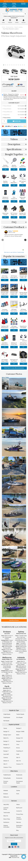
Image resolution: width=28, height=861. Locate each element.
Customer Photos (6, 808)
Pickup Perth (6, 114)
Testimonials (7, 812)
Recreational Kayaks (19, 782)
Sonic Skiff (6, 754)
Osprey (5, 728)
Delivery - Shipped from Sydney (11, 95)
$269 (14, 330)
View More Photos (14, 620)
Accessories (9, 27)
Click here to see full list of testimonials (14, 252)
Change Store (14, 17)
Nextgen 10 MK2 (20, 731)
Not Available (21, 105)
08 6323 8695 (9, 698)
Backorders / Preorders (19, 826)
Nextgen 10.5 (19, 738)
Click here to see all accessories (14, 368)
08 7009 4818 (23, 669)
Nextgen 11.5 (19, 741)
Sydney (21, 632)
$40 (14, 169)
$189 (5, 280)
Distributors (6, 822)
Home (3, 27)
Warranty (18, 822)
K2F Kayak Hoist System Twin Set (14, 311)
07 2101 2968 (9, 649)
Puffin (17, 754)
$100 (23, 201)
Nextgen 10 (6, 731)
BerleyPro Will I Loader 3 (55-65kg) (14, 294)
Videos (18, 804)
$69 (23, 313)
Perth (7, 686)
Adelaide (21, 657)
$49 (14, 313)
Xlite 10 (18, 757)
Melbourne (7, 657)
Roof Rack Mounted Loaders (11, 29)
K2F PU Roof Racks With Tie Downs (14, 277)
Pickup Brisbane (7, 108)
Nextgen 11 (6, 741)
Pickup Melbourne (7, 111)
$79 (5, 217)
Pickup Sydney (6, 117)
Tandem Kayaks (20, 714)
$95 (4, 330)
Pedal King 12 (7, 747)
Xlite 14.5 (18, 760)
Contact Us (19, 811)
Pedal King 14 (19, 751)
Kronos (18, 747)
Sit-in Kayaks (19, 717)
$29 (22, 169)
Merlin (17, 734)
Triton (17, 744)
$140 (5, 313)
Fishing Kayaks (7, 778)
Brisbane (7, 632)
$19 (5, 201)
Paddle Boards (7, 774)
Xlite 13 (5, 764)
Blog (17, 830)
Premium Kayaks (6, 782)
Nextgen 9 (18, 728)
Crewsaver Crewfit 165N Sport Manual (4, 311)
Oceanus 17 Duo (8, 767)
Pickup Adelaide (7, 105)
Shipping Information (6, 826)
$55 (5, 169)
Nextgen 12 (6, 744)
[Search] (25, 13)
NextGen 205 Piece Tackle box (22, 215)
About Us (6, 815)
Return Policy (7, 819)
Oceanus (6, 757)
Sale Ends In (14, 1)
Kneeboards (19, 774)
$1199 (23, 280)
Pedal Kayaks (7, 717)
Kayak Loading (18, 27)
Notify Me (17, 121)
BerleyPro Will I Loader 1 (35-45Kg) (23, 277)
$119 (5, 363)
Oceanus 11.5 (19, 764)
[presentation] (2, 240)
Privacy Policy (19, 814)
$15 (14, 201)
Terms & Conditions (19, 818)
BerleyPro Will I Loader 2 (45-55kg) (4, 294)
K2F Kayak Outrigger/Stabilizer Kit (15, 328)
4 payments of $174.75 (8, 86)
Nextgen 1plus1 (7, 734)
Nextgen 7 (6, 751)
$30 (5, 185)
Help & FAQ (6, 804)
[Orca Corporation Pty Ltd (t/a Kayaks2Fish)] (14, 10)
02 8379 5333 (23, 646)
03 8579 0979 (9, 678)
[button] (4, 65)
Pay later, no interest (20, 86)
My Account (19, 807)
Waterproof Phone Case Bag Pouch (5, 199)
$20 (22, 217)
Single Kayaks (7, 714)
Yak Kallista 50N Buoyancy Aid (4, 344)
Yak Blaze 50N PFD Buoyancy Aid (4, 328)
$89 (14, 185)
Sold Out (22, 95)
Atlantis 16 (6, 760)
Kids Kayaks (6, 720)
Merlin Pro (6, 738)
